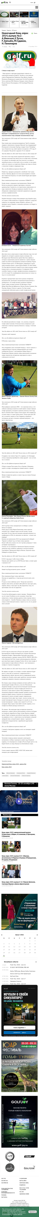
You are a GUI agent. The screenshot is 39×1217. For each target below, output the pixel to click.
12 (14, 947)
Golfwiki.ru (4, 1182)
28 (25, 953)
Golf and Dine (14, 976)
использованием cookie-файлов (12, 1214)
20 (19, 950)
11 (9, 947)
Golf (4, 2)
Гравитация (27, 973)
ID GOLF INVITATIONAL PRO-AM (24, 22)
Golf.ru (3, 1178)
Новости (9, 30)
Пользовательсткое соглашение (7, 1189)
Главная (4, 30)
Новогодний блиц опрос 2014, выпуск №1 (14, 764)
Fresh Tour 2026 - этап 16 (18, 965)
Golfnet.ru (4, 1180)
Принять (32, 1212)
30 (35, 953)
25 (9, 953)
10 (4, 947)
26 (14, 953)
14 (25, 947)
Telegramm (23, 1189)
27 (19, 953)
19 (14, 950)
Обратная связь (24, 1182)
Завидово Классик (15, 981)
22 (30, 950)
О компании (23, 1178)
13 (19, 947)
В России (14, 30)
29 (30, 953)
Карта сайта (23, 1180)
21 (25, 950)
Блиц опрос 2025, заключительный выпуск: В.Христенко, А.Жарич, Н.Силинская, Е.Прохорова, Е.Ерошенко (18, 834)
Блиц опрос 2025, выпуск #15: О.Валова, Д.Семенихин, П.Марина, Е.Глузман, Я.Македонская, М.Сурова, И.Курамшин (19, 858)
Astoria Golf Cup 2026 (16, 973)
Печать (35, 33)
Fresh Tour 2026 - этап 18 (18, 984)
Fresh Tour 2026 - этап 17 (18, 979)
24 (4, 953)
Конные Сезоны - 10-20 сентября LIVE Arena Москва (36, 785)
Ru (10, 2)
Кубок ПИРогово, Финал (17, 971)
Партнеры (4, 1197)
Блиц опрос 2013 (7, 767)
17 (4, 950)
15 (30, 947)
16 (35, 947)
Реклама (3, 1195)
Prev (5, 18)
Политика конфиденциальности (7, 1192)
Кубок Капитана (30, 971)
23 (35, 950)
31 (4, 956)
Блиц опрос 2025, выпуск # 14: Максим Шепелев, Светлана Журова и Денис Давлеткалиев (18, 883)
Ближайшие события (35, 962)
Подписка (22, 1185)
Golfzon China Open (15, 22)
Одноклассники (24, 1194)
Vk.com (22, 1191)
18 (9, 950)
